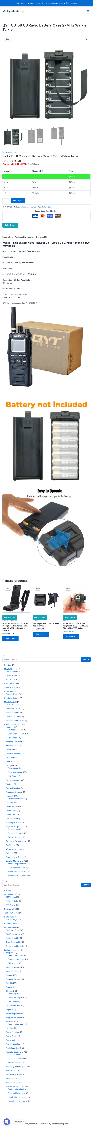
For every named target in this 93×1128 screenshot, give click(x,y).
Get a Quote (10, 225)
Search (5, 655)
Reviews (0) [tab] (41, 237)
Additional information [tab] (24, 237)
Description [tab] (7, 237)
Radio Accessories (10, 152)
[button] (86, 39)
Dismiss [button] (74, 3)
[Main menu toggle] (88, 11)
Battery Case (47, 207)
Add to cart (17, 200)
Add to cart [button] (10, 639)
